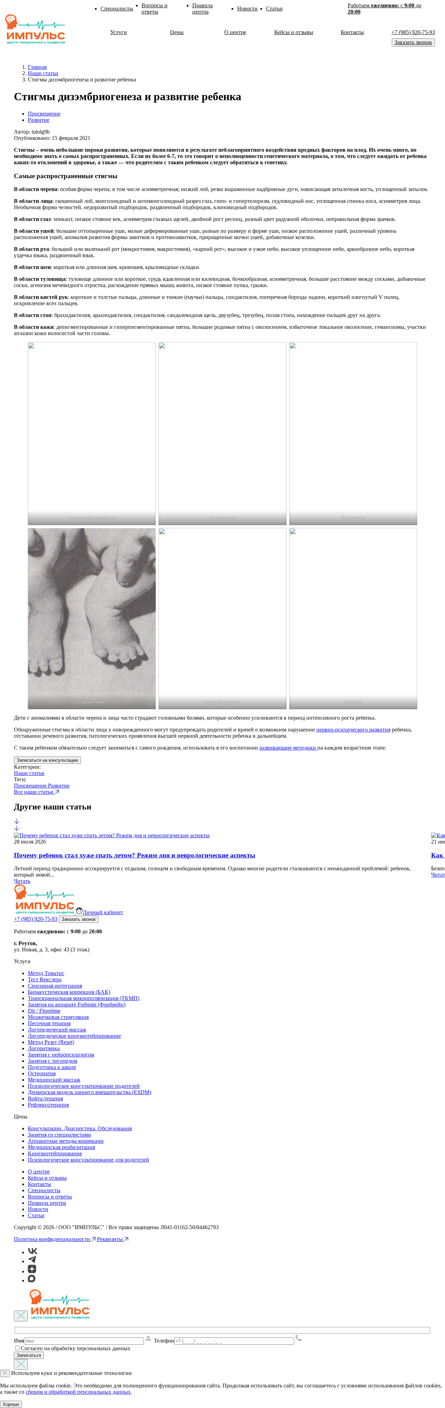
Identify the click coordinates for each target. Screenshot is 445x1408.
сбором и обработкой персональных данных (78, 1392)
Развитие (38, 120)
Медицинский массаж (54, 1080)
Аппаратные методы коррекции (66, 1141)
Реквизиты (110, 1239)
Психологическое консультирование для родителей (88, 1160)
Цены (177, 32)
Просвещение (44, 114)
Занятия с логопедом (52, 1061)
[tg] (32, 1261)
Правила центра (202, 8)
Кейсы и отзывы (293, 32)
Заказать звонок (413, 42)
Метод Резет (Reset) (51, 1042)
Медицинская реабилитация (61, 1147)
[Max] (31, 1280)
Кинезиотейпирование (55, 1153)
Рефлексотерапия (48, 1105)
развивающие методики (288, 748)
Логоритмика (44, 1048)
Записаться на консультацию (47, 760)
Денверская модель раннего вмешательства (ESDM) (89, 1092)
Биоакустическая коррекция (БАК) (69, 992)
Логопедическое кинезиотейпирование (74, 1036)
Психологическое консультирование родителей (84, 1086)
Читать (22, 881)
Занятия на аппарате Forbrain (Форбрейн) (77, 1004)
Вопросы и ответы (154, 8)
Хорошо (11, 1404)
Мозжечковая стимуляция (58, 1017)
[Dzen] (32, 1271)
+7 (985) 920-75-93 (413, 32)
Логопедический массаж (57, 1030)
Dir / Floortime (44, 1011)
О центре (235, 32)
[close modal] (21, 1316)
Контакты (352, 32)
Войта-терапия (45, 1098)
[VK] (33, 1252)
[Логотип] (37, 29)
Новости (247, 8)
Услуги (118, 32)
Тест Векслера (45, 979)
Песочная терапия (49, 1023)
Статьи (274, 8)
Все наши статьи (34, 792)
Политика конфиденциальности (52, 1239)
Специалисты (116, 8)
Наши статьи (29, 773)
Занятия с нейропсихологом (61, 1055)
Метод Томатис (46, 973)
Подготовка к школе (52, 1067)
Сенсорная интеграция (55, 986)
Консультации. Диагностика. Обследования (80, 1128)
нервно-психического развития (353, 730)
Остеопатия (42, 1073)
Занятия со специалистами (59, 1135)
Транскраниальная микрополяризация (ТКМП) (83, 998)
